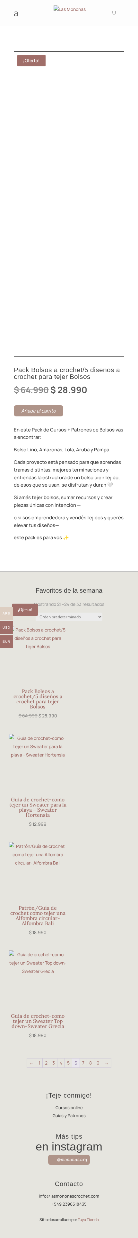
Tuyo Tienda (88, 1219)
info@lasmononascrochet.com (69, 1196)
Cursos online (69, 1107)
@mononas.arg (72, 1159)
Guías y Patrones (69, 1115)
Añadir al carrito (38, 410)
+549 (69, 1204)
